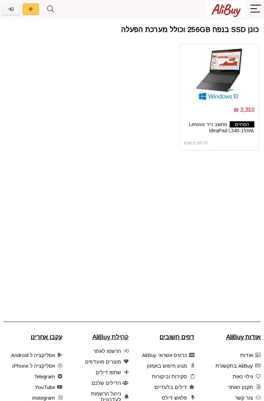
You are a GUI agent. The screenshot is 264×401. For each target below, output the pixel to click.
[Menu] (256, 9)
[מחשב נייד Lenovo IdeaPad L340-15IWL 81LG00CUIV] (219, 74)
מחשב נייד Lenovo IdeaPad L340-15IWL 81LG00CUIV (221, 131)
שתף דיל (31, 9)
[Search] (50, 9)
